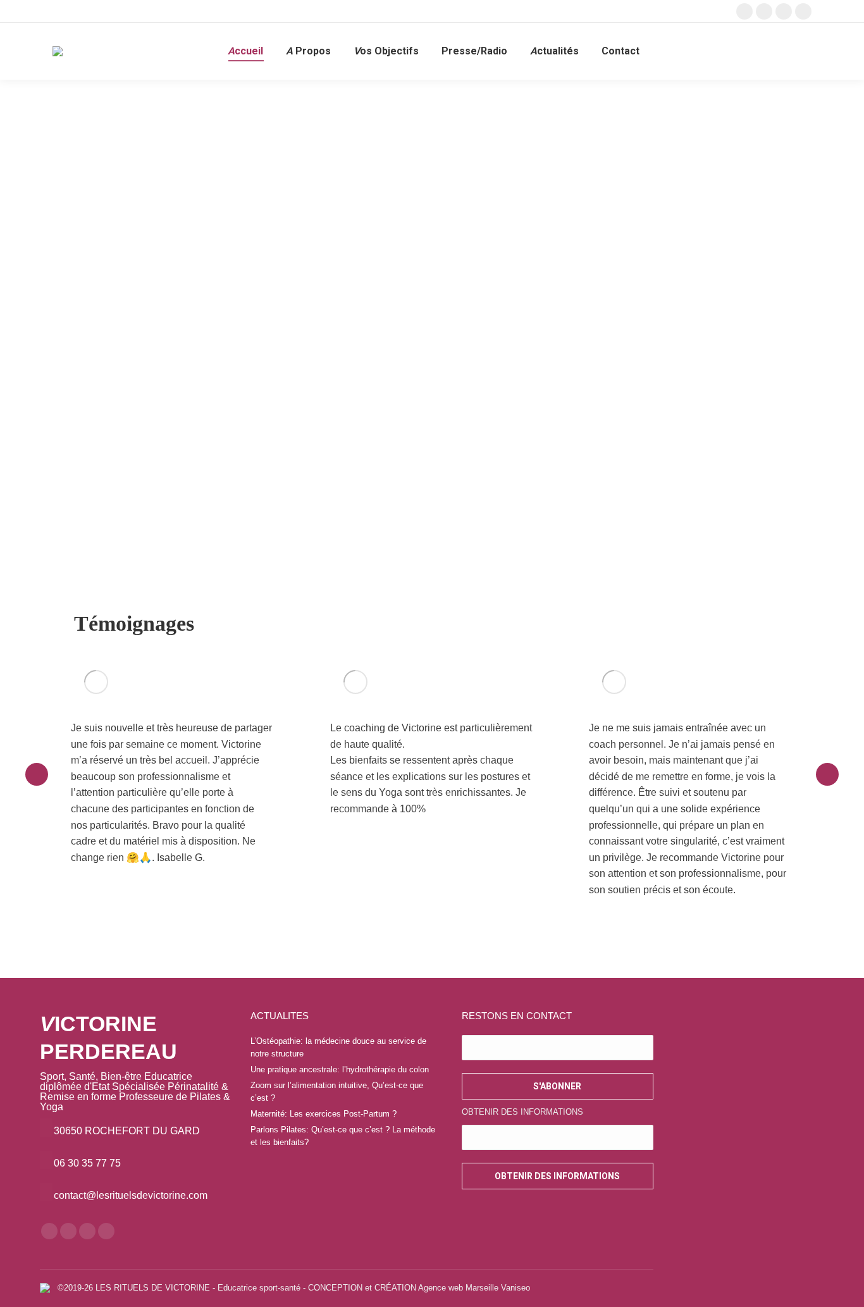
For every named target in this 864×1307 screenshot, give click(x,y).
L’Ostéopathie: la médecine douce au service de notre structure (338, 1047)
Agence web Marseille (458, 1287)
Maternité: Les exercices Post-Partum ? (323, 1113)
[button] (36, 774)
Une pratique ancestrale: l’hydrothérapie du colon (339, 1069)
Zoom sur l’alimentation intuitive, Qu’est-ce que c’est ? (336, 1092)
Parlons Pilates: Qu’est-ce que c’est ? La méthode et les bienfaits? (342, 1136)
